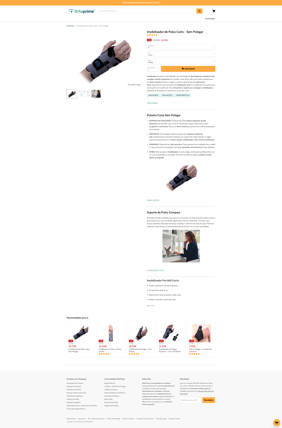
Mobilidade (142, 19)
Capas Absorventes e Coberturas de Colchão (82, 406)
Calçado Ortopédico (73, 402)
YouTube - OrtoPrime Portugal (114, 386)
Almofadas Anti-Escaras (75, 383)
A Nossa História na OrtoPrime (114, 393)
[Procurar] (199, 11)
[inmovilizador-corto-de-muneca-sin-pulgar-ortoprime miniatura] (71, 93)
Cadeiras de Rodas (73, 399)
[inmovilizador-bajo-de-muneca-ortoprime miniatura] (96, 93)
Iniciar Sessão (210, 19)
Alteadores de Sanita (74, 390)
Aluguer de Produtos (111, 406)
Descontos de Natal (111, 402)
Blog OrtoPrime (109, 383)
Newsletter (208, 400)
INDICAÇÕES (167, 95)
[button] (152, 35)
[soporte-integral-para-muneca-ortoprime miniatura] (84, 93)
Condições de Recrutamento (145, 419)
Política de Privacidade (113, 419)
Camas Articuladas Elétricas (76, 409)
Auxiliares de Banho (74, 19)
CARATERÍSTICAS (182, 95)
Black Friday (108, 399)
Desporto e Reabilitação (161, 19)
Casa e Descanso (126, 19)
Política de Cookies (128, 419)
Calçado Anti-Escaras (74, 386)
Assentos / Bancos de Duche (76, 393)
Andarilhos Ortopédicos (75, 396)
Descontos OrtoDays (111, 396)
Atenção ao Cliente (174, 419)
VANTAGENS (153, 95)
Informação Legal (161, 419)
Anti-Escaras (92, 19)
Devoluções (81, 419)
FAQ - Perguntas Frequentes (96, 419)
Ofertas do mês (181, 19)
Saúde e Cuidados (108, 19)
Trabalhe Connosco (111, 390)
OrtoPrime (70, 26)
